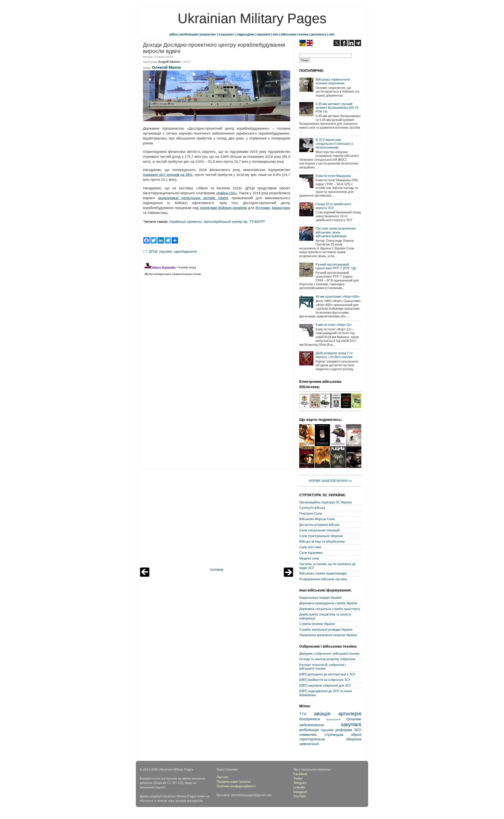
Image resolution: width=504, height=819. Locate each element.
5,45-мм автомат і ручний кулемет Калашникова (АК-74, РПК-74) (337, 107)
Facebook (300, 774)
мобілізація (189, 34)
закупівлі (263, 34)
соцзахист (227, 34)
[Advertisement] (216, 519)
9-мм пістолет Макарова (333, 176)
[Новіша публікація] (145, 576)
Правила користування (233, 781)
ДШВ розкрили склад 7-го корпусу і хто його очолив (334, 355)
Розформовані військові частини (323, 579)
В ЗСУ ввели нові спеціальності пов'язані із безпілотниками (334, 143)
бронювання (333, 719)
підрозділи (245, 34)
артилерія (349, 713)
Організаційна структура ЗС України (325, 502)
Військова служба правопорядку (323, 573)
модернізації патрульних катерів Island (193, 198)
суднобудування (185, 251)
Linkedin (299, 787)
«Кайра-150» (226, 193)
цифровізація (309, 744)
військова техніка (295, 34)
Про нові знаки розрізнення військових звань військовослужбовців (336, 232)
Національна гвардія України (320, 597)
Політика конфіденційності (236, 786)
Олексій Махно (166, 67)
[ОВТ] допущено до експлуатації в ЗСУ (327, 674)
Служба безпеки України (317, 624)
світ (332, 34)
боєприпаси (309, 719)
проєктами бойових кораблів (223, 208)
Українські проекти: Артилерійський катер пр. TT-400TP (217, 222)
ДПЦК (153, 251)
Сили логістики (310, 547)
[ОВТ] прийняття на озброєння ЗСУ (324, 679)
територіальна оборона (330, 739)
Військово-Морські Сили (317, 519)
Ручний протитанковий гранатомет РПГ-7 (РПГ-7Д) (336, 266)
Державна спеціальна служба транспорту (329, 609)
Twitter (298, 778)
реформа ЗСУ (348, 730)
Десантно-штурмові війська (319, 524)
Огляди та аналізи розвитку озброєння (327, 659)
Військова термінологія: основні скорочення (333, 81)
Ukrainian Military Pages (252, 18)
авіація (322, 713)
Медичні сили (309, 558)
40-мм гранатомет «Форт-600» (338, 296)
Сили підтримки (310, 552)
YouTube (299, 796)
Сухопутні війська (312, 507)
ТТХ (303, 714)
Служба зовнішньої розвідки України (325, 629)
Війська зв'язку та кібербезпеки (322, 541)
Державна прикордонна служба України (328, 603)
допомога (318, 34)
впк (275, 34)
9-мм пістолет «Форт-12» (334, 324)
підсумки (165, 251)
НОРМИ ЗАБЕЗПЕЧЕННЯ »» (330, 480)
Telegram (299, 783)
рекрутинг (208, 34)
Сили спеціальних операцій (319, 530)
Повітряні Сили (310, 513)
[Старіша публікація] (288, 576)
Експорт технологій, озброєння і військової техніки (322, 666)
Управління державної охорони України (328, 635)
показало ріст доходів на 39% (168, 175)
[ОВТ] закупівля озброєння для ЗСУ (325, 685)
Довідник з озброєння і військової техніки (329, 653)
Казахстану (281, 208)
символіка (308, 734)
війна (173, 34)
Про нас (222, 777)
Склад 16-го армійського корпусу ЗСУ (333, 205)
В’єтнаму (263, 208)
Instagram (300, 792)
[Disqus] (216, 309)
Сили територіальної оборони (321, 536)
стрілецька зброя (342, 734)
